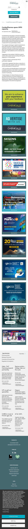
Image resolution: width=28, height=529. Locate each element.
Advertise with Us (14, 467)
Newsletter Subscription (14, 469)
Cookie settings (13, 516)
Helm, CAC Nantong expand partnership (7, 368)
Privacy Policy (14, 485)
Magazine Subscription (14, 473)
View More (21, 353)
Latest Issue (14, 475)
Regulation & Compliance (7, 361)
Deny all (13, 521)
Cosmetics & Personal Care (8, 359)
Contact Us (14, 9)
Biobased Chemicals (6, 357)
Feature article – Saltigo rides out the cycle (20, 368)
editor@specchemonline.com (14, 444)
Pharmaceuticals (5, 355)
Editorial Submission (14, 471)
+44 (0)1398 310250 (14, 442)
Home (3, 22)
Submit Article (14, 16)
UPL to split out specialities (6, 391)
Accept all (13, 525)
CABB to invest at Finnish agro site (7, 415)
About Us (14, 484)
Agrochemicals (5, 353)
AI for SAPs (18, 414)
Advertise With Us (14, 12)
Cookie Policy (6, 511)
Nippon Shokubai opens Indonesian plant (20, 391)
